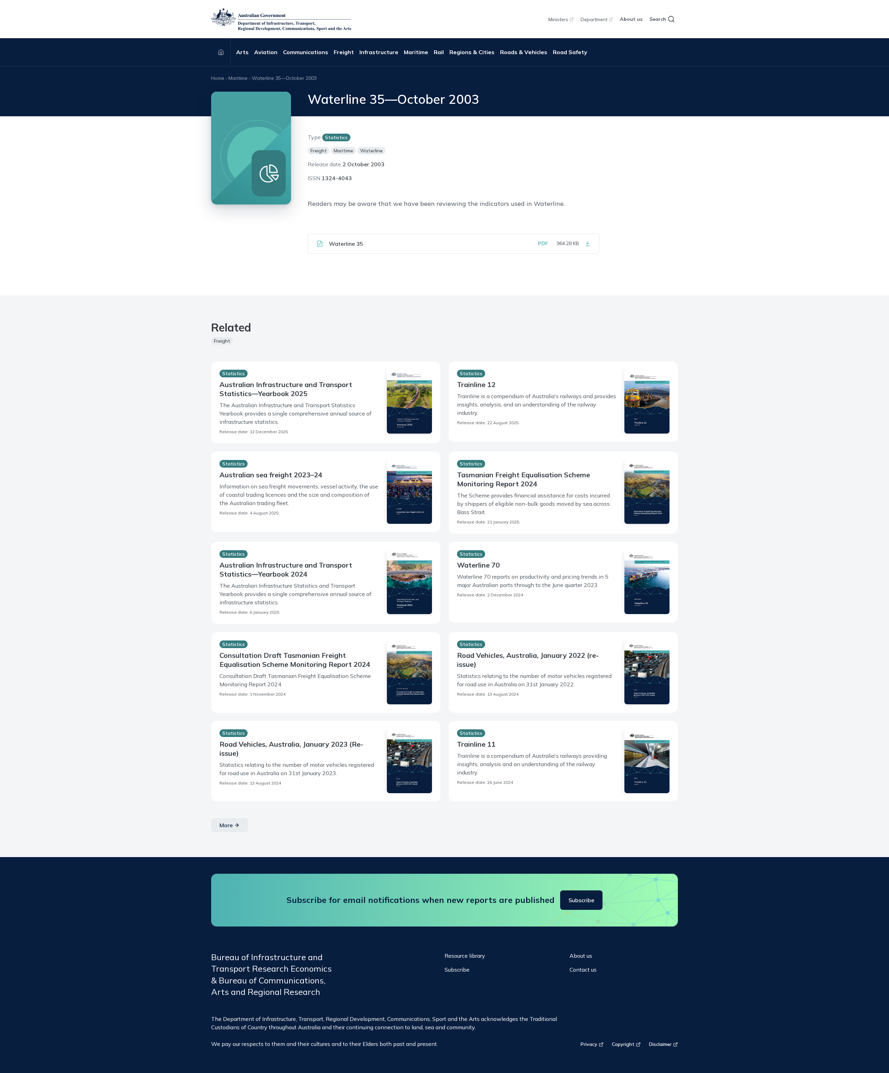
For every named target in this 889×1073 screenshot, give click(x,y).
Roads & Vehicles (523, 52)
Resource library (464, 955)
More (226, 825)
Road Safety (570, 52)
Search (657, 19)
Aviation (265, 52)
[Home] (221, 52)
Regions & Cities (472, 52)
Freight (344, 52)
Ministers (558, 19)
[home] (281, 19)
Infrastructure (378, 52)
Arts (242, 52)
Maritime (416, 52)
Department (594, 19)
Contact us (583, 969)
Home (217, 78)
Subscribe (581, 900)
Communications (305, 52)
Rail (439, 52)
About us (631, 19)
